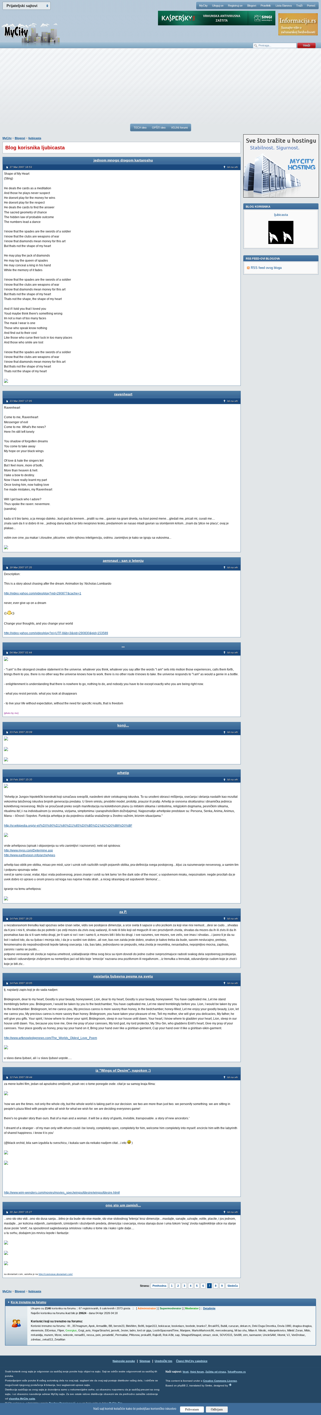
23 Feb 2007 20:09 (21, 732)
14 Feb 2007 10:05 (21, 983)
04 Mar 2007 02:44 (21, 652)
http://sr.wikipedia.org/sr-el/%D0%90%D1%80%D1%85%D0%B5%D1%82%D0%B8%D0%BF (68, 825)
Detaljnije (209, 1308)
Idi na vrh (232, 167)
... (123, 646)
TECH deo (140, 127)
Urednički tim (163, 1361)
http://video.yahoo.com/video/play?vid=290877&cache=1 (42, 593)
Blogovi (251, 5)
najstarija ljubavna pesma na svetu (123, 976)
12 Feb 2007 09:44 (21, 1077)
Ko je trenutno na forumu (28, 1302)
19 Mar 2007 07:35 (21, 567)
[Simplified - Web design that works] (230, 1384)
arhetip (123, 773)
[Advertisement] (160, 88)
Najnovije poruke (124, 1361)
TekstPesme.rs (236, 1371)
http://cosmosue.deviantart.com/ (56, 1274)
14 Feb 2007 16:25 (21, 918)
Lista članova (284, 5)
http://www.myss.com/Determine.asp (28, 850)
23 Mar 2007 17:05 (21, 401)
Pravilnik (266, 5)
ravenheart (123, 394)
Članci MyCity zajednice (191, 1361)
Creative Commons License (220, 1380)
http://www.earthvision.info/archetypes (29, 855)
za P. (123, 912)
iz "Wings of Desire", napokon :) (123, 1070)
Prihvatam (192, 1409)
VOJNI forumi (179, 127)
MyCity (203, 5)
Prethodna (159, 1285)
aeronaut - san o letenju (123, 561)
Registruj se (235, 5)
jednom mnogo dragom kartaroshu (123, 160)
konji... (123, 725)
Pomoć (311, 5)
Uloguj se (217, 5)
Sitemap (144, 1361)
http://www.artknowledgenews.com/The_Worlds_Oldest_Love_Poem (50, 1038)
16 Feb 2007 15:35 (21, 779)
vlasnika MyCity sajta (22, 1398)
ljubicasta (34, 138)
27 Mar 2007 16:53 (21, 167)
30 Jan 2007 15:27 (21, 1212)
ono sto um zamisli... (123, 1205)
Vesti (186, 1371)
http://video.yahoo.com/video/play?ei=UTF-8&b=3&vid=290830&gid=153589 (56, 633)
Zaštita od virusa (215, 1371)
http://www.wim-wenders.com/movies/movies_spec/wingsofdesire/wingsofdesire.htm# (62, 1192)
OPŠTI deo (159, 127)
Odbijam (217, 1409)
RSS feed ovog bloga (266, 268)
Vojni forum (197, 1371)
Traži (299, 5)
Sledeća (232, 1285)
